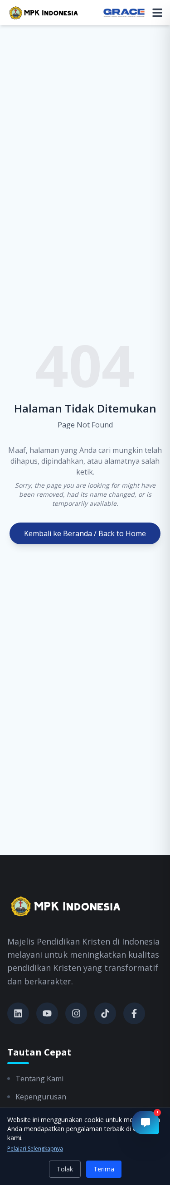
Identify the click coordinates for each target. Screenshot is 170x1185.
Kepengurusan (40, 1097)
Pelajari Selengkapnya (35, 1148)
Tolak (65, 1169)
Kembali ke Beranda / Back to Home (85, 533)
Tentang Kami (39, 1079)
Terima (103, 1169)
